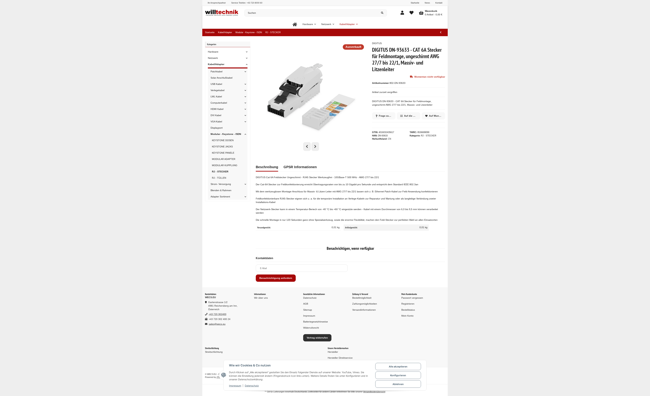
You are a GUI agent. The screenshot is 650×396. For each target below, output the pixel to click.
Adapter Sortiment (220, 196)
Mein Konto (407, 315)
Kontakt (438, 3)
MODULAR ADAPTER (223, 159)
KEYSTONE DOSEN (223, 140)
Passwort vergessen (412, 297)
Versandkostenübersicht (374, 392)
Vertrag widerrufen (317, 337)
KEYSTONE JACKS (222, 146)
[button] (402, 13)
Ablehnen (398, 384)
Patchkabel (216, 71)
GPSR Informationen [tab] (300, 167)
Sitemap (307, 309)
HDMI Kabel (217, 109)
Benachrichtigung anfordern (275, 278)
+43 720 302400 (217, 314)
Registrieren (407, 303)
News (427, 3)
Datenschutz (252, 385)
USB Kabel (216, 84)
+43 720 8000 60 (254, 3)
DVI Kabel (216, 115)
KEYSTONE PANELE (223, 152)
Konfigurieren (398, 375)
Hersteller (333, 352)
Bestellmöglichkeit (361, 297)
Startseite (415, 3)
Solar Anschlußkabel (221, 77)
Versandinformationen (364, 309)
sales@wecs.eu (217, 324)
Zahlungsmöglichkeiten (364, 303)
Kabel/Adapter (216, 64)
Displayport (217, 127)
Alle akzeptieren (398, 366)
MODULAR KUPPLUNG (224, 165)
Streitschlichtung (214, 352)
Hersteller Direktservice (340, 357)
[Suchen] (382, 13)
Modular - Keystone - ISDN (226, 134)
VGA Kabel (216, 121)
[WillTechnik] (295, 24)
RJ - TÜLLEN (219, 177)
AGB (305, 303)
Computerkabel (219, 102)
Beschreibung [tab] (267, 167)
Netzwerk (213, 58)
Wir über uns (261, 297)
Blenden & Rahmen (221, 190)
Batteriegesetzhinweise (315, 321)
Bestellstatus (408, 309)
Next (315, 146)
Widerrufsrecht (311, 327)
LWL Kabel (216, 96)
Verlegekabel (217, 90)
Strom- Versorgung (221, 184)
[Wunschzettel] (411, 13)
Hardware (213, 51)
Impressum (235, 385)
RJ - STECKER (428, 135)
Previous (307, 146)
